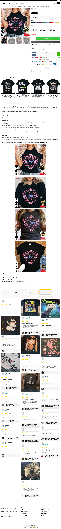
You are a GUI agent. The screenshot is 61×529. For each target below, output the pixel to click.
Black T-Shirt (33, 8)
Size (32, 27)
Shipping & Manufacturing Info (13, 102)
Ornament (42, 6)
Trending (20, 6)
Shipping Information (45, 509)
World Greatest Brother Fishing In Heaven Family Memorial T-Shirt (15, 281)
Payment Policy (44, 513)
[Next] (28, 22)
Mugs (38, 6)
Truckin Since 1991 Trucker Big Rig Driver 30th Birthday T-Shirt (53, 96)
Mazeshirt (6, 115)
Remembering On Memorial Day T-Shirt (10, 277)
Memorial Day (9, 117)
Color (32, 20)
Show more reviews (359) (30, 499)
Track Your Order (44, 511)
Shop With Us (13, 6)
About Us (22, 507)
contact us (22, 142)
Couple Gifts (47, 6)
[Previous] (2, 22)
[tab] (4, 103)
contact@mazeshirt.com (42, 142)
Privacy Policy (23, 513)
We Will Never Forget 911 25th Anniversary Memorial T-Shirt (13, 275)
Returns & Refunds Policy (25, 511)
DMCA (42, 515)
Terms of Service (24, 515)
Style (32, 15)
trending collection (12, 107)
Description (3, 102)
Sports (24, 6)
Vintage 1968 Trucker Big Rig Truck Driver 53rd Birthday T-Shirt (7, 96)
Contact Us (43, 507)
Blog (22, 509)
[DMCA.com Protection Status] (35, 527)
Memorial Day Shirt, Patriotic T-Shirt (9, 279)
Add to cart (48, 38)
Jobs (34, 6)
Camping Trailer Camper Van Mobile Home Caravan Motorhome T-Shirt (38, 96)
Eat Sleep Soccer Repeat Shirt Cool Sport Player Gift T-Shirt (23, 96)
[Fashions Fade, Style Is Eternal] (5, 3)
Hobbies (29, 6)
